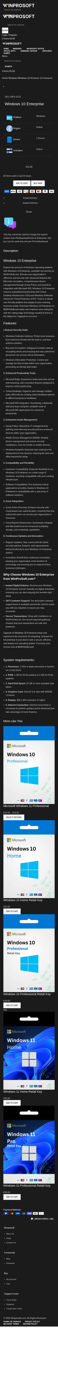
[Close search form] (3, 3)
